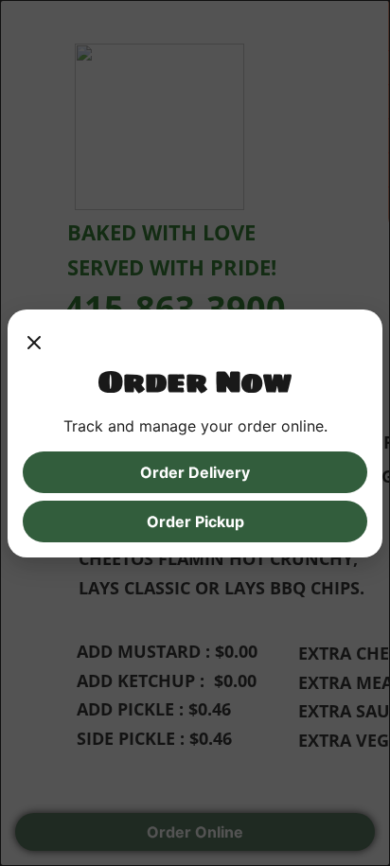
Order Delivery (195, 472)
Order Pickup (195, 521)
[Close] (34, 343)
